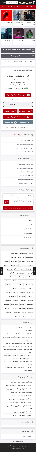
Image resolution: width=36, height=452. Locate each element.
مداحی (30, 220)
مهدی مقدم (13, 257)
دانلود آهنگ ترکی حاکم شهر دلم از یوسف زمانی (20, 402)
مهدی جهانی (22, 308)
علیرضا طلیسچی (29, 273)
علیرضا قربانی (18, 316)
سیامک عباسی (30, 308)
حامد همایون (30, 293)
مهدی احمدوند (29, 257)
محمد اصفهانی (29, 304)
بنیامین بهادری (20, 273)
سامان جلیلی (8, 281)
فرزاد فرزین (9, 269)
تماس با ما (3, 7)
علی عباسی (30, 312)
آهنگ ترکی (25, 7)
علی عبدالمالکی (21, 277)
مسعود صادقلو (14, 304)
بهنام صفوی (22, 293)
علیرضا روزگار (17, 312)
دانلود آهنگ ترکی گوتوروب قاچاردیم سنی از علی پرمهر (18, 389)
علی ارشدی (7, 293)
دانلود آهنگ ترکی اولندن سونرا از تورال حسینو (20, 399)
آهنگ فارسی (18, 7)
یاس (32, 316)
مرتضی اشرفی (30, 277)
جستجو (4, 2)
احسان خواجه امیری (28, 285)
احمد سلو (23, 269)
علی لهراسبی (30, 265)
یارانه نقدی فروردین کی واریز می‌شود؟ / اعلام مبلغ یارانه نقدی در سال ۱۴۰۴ (18, 369)
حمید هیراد (8, 300)
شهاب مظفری (14, 289)
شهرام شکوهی (26, 316)
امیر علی (7, 261)
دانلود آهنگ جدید (28, 80)
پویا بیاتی (31, 253)
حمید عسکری (30, 261)
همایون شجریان (23, 253)
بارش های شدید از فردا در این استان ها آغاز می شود (19, 334)
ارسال (6, 202)
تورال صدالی (21, 257)
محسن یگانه (22, 261)
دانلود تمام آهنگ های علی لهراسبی (16, 117)
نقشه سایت (11, 7)
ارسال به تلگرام (23, 122)
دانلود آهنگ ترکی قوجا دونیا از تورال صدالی (21, 382)
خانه (32, 61)
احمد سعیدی (23, 300)
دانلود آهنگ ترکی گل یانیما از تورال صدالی (21, 392)
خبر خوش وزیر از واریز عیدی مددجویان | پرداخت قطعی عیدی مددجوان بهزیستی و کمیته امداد (18, 357)
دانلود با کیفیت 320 (24, 111)
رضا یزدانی (12, 273)
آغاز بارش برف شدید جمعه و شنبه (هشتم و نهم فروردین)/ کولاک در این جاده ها (17, 338)
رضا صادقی (16, 269)
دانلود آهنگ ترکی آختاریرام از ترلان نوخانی (21, 415)
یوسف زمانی (15, 300)
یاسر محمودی (9, 312)
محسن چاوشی (14, 253)
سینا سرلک (30, 300)
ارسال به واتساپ (9, 122)
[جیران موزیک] (27, 2)
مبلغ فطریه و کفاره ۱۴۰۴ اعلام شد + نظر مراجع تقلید (19, 343)
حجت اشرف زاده (12, 296)
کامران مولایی (14, 261)
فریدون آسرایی (21, 281)
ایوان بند (22, 304)
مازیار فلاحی (6, 265)
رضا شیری (24, 312)
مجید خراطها (23, 265)
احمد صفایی (14, 308)
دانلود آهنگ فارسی (25, 61)
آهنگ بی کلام (28, 242)
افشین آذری (30, 269)
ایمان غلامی (15, 293)
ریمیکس (30, 225)
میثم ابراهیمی (14, 265)
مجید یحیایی (30, 281)
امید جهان (6, 304)
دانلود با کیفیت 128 (9, 111)
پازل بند (14, 281)
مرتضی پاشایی (21, 296)
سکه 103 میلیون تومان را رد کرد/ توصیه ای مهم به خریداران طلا (19, 329)
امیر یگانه (7, 308)
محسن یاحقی (13, 277)
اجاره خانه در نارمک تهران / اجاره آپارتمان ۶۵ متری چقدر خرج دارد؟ (18, 363)
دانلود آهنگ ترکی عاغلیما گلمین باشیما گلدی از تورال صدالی (19, 407)
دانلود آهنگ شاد (28, 233)
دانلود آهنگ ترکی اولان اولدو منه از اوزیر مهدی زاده (19, 386)
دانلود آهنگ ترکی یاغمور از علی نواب (23, 412)
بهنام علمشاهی (22, 289)
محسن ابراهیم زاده (10, 285)
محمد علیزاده (30, 296)
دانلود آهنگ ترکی (27, 238)
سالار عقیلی (19, 285)
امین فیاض (30, 289)
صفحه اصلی (32, 7)
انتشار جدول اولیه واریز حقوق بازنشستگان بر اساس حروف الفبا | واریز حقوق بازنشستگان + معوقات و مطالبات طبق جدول (17, 349)
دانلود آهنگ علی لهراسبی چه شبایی (22, 70)
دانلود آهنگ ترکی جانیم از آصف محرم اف (21, 396)
